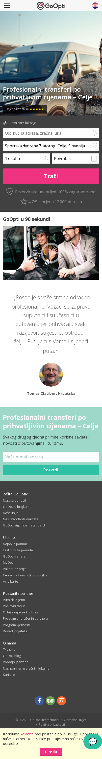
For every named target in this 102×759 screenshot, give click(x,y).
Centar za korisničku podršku (25, 575)
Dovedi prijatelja (15, 631)
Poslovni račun (14, 606)
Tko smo (9, 649)
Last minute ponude (18, 550)
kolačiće (27, 733)
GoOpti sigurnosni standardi (24, 525)
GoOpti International (44, 720)
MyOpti (8, 562)
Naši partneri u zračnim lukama (26, 668)
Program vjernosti (16, 625)
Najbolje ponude (15, 544)
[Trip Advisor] (50, 700)
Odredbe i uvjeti (75, 720)
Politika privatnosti (52, 724)
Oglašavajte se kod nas (20, 612)
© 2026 (20, 720)
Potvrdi (50, 470)
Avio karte (10, 581)
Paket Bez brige (14, 568)
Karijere (9, 674)
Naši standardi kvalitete (20, 519)
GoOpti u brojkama (17, 506)
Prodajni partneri (15, 662)
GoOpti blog (12, 655)
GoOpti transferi (15, 556)
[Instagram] (61, 700)
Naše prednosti (14, 500)
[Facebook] (39, 700)
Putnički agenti (14, 600)
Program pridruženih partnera (25, 618)
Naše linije (10, 513)
